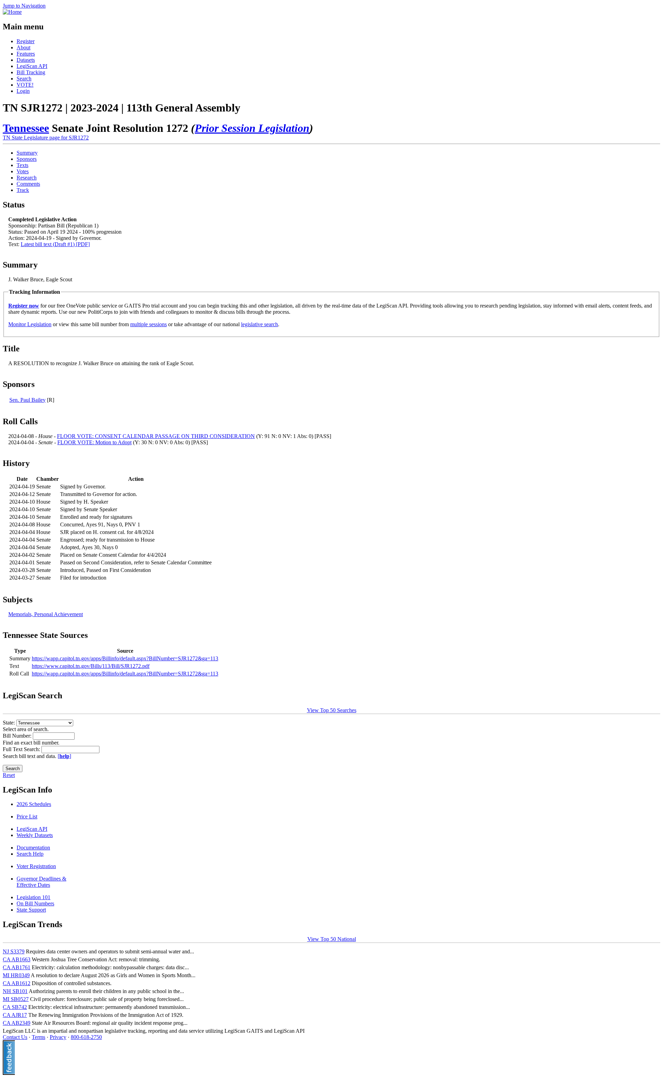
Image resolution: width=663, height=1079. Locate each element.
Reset (9, 775)
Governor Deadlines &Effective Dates (41, 882)
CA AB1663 (16, 959)
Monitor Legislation (29, 324)
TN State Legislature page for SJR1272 (46, 137)
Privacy (58, 1037)
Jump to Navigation (24, 6)
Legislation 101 (33, 897)
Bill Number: (18, 736)
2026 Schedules (34, 804)
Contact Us (15, 1037)
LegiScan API (32, 66)
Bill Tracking (31, 72)
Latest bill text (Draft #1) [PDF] (55, 244)
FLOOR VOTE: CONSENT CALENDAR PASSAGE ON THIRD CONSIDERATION (156, 436)
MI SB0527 (16, 999)
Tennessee (26, 128)
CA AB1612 (16, 983)
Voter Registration (36, 866)
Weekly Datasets (35, 835)
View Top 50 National (331, 939)
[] (64, 756)
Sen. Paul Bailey (27, 400)
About (23, 47)
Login (23, 91)
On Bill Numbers (35, 903)
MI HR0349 (16, 975)
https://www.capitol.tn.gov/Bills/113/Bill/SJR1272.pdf (91, 666)
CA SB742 (15, 1007)
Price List (27, 816)
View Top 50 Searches (331, 710)
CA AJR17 (15, 1015)
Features (26, 54)
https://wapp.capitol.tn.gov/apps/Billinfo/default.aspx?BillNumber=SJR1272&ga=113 (125, 658)
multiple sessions (148, 324)
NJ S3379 (14, 951)
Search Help (30, 854)
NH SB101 (15, 991)
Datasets (26, 60)
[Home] (12, 12)
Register (26, 41)
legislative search (259, 324)
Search (24, 78)
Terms (38, 1037)
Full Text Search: (22, 749)
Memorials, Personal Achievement (45, 614)
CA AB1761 (16, 967)
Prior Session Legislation (252, 128)
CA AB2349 (16, 1023)
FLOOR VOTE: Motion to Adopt (94, 442)
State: (9, 723)
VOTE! (25, 85)
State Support (31, 910)
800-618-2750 (86, 1037)
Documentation (33, 847)
